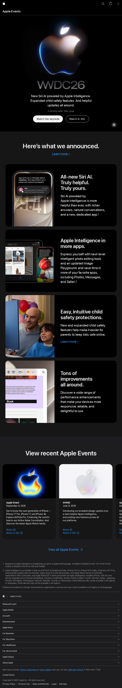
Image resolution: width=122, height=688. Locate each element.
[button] (103, 4)
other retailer (45, 670)
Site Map (63, 684)
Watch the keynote (48, 119)
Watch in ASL (77, 119)
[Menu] (118, 4)
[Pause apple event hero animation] (114, 124)
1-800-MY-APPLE (75, 670)
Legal (54, 684)
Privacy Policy (9, 684)
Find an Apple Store (28, 670)
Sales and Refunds (41, 684)
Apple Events (11, 11)
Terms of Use (24, 684)
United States (8, 675)
